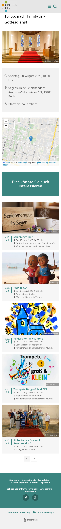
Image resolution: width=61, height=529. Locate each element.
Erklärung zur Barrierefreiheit (22, 488)
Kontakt (34, 482)
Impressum (30, 491)
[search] (55, 6)
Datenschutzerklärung (18, 512)
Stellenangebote (19, 482)
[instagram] (35, 497)
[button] (45, 7)
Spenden (45, 482)
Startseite (15, 479)
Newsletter (44, 479)
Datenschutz (46, 488)
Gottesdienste (29, 479)
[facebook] (26, 497)
